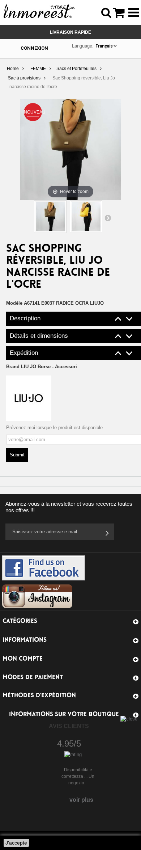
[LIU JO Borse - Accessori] (28, 398)
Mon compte (23, 659)
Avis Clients (69, 726)
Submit (17, 454)
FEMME (38, 68)
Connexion (34, 48)
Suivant (107, 217)
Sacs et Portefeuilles (76, 68)
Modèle (14, 303)
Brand (41, 366)
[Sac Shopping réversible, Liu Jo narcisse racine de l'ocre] (50, 217)
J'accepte (16, 843)
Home (13, 68)
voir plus (81, 800)
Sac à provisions (24, 78)
